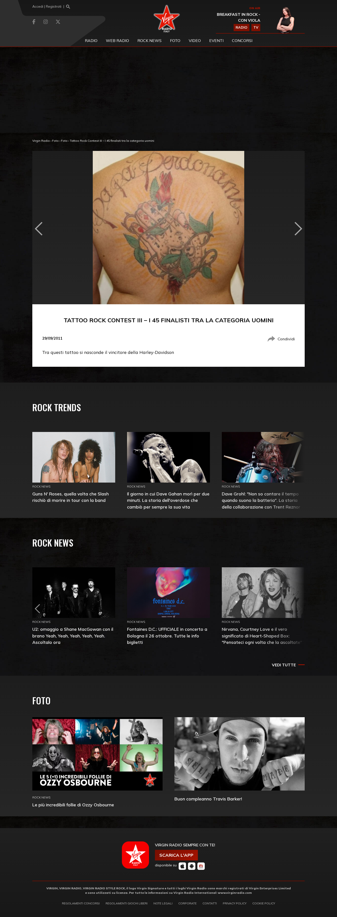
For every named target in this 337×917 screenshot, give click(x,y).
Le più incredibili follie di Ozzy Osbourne (73, 805)
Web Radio (117, 40)
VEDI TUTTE (284, 664)
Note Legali (162, 903)
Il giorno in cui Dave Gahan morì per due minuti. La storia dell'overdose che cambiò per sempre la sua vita (168, 500)
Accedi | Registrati (46, 6)
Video (195, 40)
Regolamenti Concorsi (81, 903)
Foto (55, 141)
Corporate (187, 903)
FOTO (175, 40)
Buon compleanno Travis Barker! (208, 799)
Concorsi (242, 40)
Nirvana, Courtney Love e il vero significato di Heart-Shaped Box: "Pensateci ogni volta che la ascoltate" (262, 635)
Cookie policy (263, 903)
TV (255, 27)
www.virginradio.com (235, 893)
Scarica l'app (176, 855)
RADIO (241, 27)
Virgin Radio (41, 141)
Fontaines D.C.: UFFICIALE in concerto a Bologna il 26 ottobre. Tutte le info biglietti (167, 635)
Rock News (149, 40)
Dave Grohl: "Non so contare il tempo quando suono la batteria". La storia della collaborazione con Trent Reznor (261, 500)
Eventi (216, 40)
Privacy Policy (234, 903)
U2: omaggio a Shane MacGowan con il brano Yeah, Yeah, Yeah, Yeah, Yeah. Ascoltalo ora (72, 635)
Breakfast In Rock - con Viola (238, 17)
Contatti (210, 903)
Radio (91, 40)
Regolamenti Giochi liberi (127, 903)
